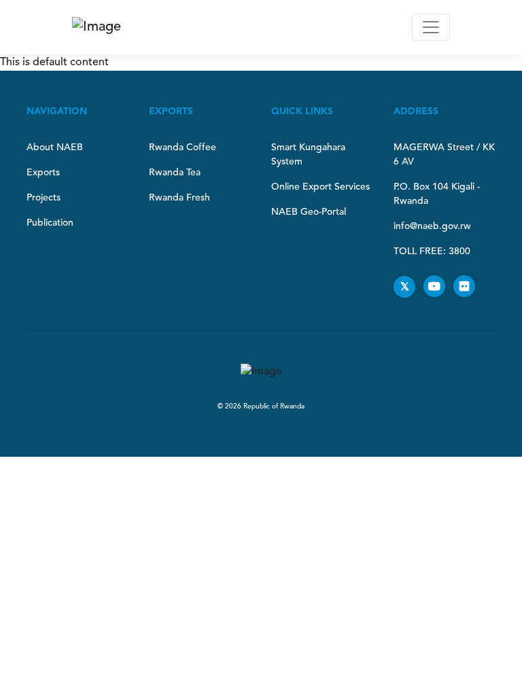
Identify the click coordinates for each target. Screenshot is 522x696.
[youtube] (438, 287)
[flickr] (467, 287)
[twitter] (408, 287)
